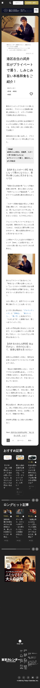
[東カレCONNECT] (20, 10)
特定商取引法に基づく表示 (25, 667)
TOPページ (21, 651)
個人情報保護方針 (25, 654)
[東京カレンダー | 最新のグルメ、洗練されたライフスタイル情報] (2, 2)
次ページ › (20, 440)
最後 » (30, 440)
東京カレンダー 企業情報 (21, 667)
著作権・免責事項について (25, 660)
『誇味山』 (17, 313)
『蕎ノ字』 (15, 316)
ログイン (18, 3)
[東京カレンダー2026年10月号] (20, 569)
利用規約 (25, 651)
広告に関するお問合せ (21, 661)
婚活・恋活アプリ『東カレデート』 (32, 658)
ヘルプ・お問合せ (21, 655)
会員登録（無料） (31, 3)
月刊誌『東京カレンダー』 (32, 654)
